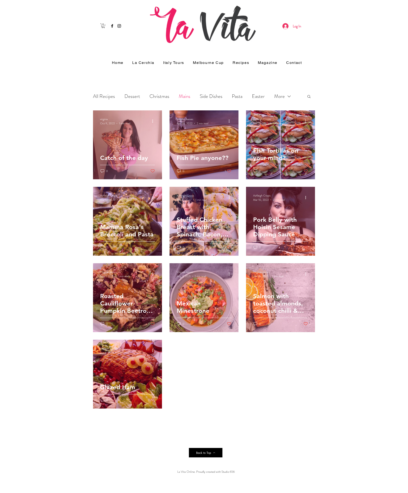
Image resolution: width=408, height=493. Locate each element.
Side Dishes (211, 96)
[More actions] (154, 121)
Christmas (159, 96)
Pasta (237, 96)
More (279, 96)
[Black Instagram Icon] (119, 26)
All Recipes (104, 96)
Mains (184, 96)
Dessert (132, 96)
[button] (103, 25)
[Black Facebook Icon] (112, 26)
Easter (258, 96)
